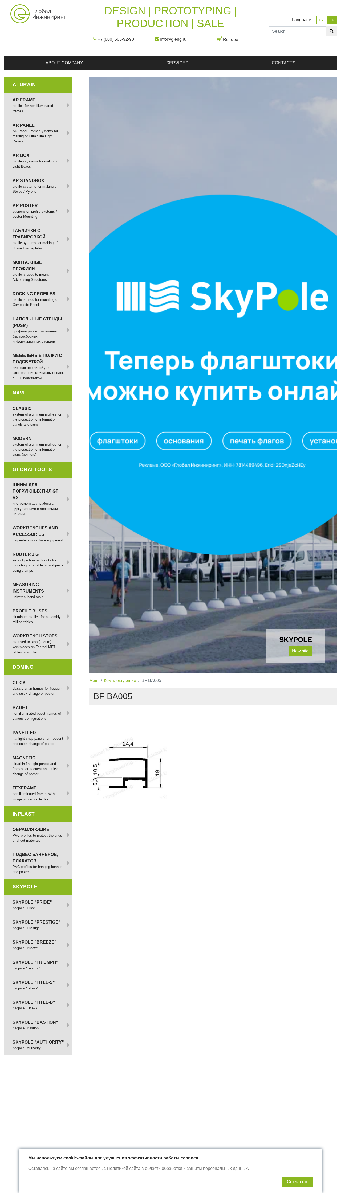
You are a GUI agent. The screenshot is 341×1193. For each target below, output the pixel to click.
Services (177, 63)
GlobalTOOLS (32, 469)
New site (300, 651)
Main (94, 680)
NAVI (19, 393)
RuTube (230, 39)
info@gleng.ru (173, 39)
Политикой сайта (123, 1168)
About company (64, 63)
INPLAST (24, 814)
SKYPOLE (25, 886)
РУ (321, 20)
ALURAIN (24, 84)
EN (332, 20)
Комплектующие (120, 680)
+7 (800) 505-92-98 (116, 39)
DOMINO (23, 667)
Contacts (283, 63)
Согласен (297, 1181)
